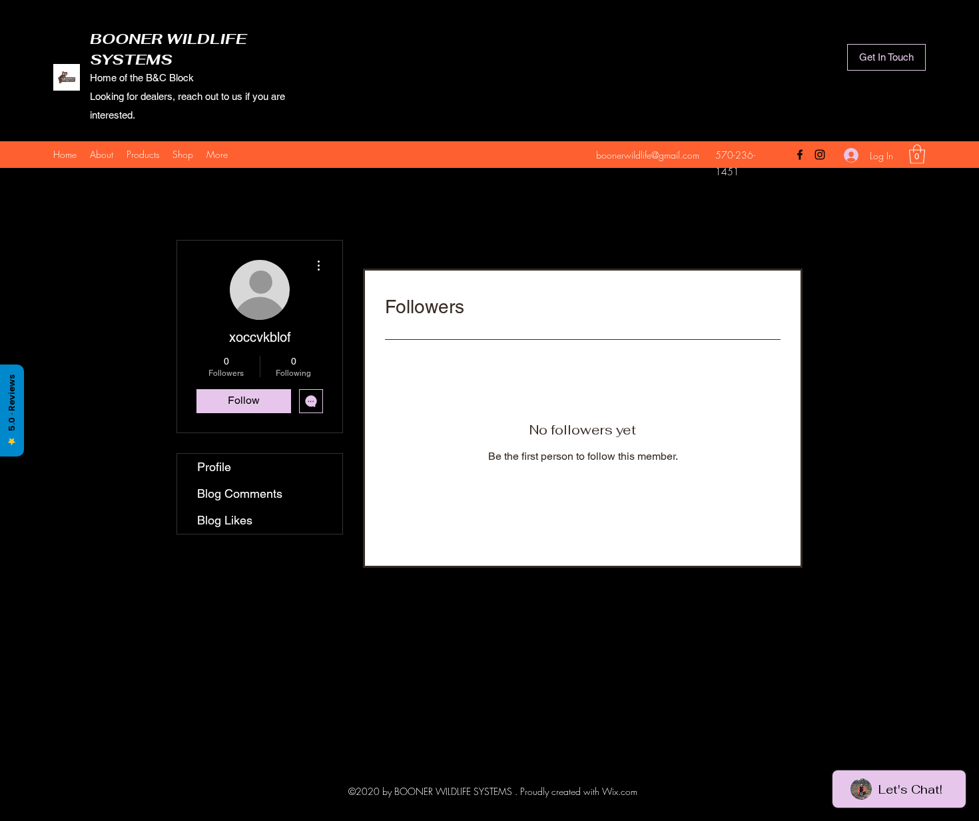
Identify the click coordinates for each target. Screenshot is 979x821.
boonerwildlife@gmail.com (647, 155)
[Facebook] (800, 154)
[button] (917, 154)
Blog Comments (239, 493)
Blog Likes (224, 520)
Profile (214, 467)
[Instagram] (819, 154)
